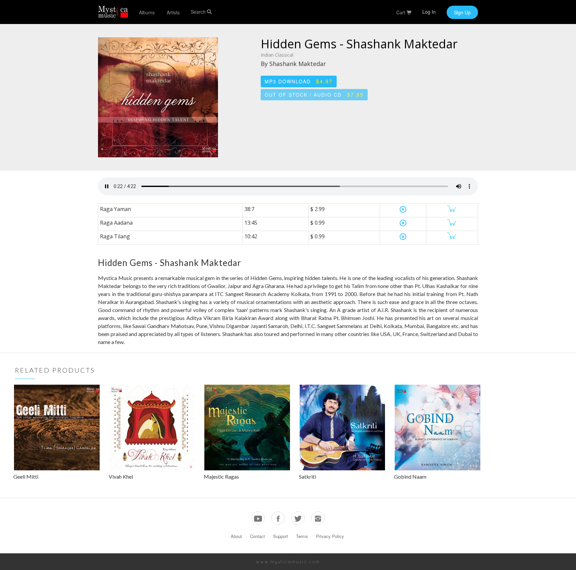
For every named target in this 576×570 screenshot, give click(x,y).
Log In (429, 11)
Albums (147, 12)
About (236, 536)
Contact (257, 536)
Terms (302, 536)
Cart (401, 12)
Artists (173, 12)
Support (280, 536)
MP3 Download (299, 81)
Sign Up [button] (462, 12)
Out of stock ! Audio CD (314, 94)
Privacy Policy (330, 536)
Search (199, 11)
